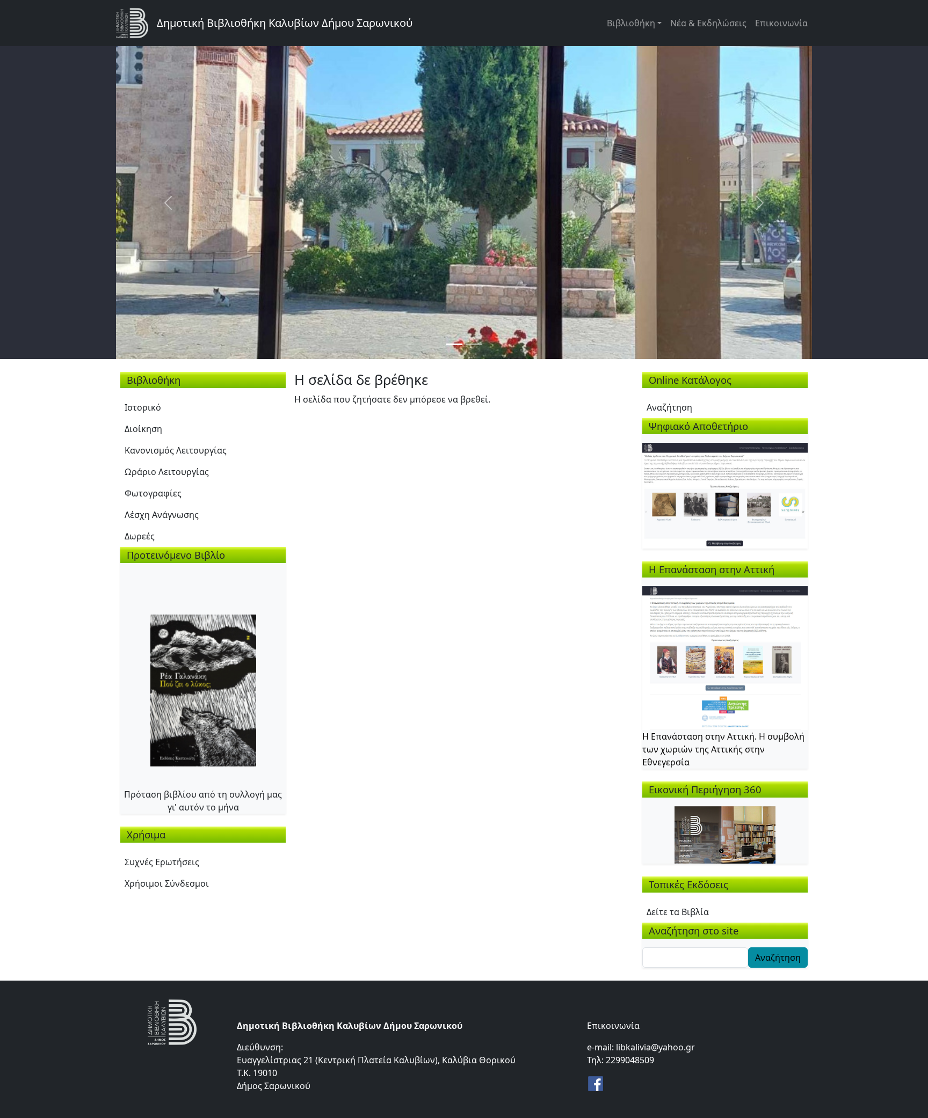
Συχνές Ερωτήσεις (162, 862)
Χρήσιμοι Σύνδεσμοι (167, 883)
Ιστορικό (143, 407)
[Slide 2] (474, 344)
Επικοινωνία (781, 23)
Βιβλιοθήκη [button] (631, 23)
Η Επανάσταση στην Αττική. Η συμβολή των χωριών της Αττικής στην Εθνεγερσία (723, 749)
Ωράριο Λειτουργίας (167, 472)
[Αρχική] (136, 23)
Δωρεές (140, 536)
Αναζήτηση (669, 407)
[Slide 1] (454, 344)
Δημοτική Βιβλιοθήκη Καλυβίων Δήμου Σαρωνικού (284, 23)
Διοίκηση (143, 429)
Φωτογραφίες (153, 493)
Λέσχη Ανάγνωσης (162, 515)
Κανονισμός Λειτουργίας (176, 450)
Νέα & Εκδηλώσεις (708, 23)
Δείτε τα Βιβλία (678, 912)
